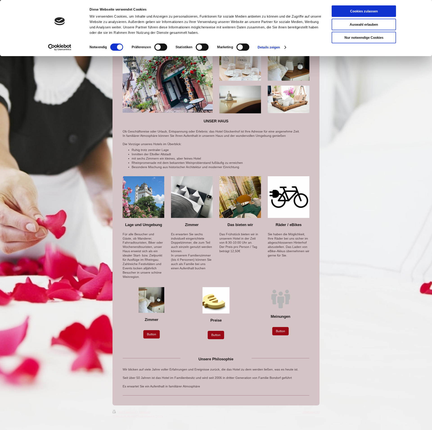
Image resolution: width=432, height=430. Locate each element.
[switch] (160, 47)
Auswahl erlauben (364, 24)
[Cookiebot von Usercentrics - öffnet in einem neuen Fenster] (59, 47)
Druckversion (127, 412)
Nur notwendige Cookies (363, 37)
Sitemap (145, 412)
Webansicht (311, 412)
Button (151, 334)
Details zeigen (269, 47)
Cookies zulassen (364, 11)
